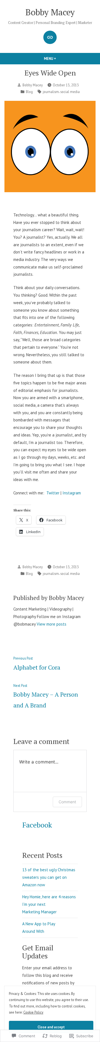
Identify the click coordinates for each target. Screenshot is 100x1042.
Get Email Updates (37, 951)
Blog (29, 91)
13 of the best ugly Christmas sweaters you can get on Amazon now (48, 877)
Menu (59, 58)
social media (70, 91)
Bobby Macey (50, 12)
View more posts (51, 624)
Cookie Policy (33, 1012)
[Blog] (50, 37)
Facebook (37, 824)
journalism (51, 91)
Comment (67, 801)
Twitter (52, 493)
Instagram (71, 493)
